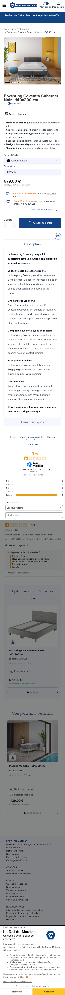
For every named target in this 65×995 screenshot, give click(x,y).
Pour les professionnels (18, 857)
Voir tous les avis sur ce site (35, 475)
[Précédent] (8, 15)
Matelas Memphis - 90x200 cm (27, 766)
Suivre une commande (17, 899)
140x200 (12, 172)
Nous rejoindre (13, 893)
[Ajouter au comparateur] (58, 236)
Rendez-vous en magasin (18, 873)
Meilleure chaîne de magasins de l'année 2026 (29, 844)
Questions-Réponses (16, 884)
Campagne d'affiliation (17, 860)
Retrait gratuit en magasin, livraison (23, 913)
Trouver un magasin (16, 890)
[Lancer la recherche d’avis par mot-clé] (60, 515)
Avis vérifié (13, 530)
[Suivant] (57, 15)
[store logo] (23, 5)
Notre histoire (13, 847)
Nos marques (12, 854)
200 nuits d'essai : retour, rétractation (24, 910)
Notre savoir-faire (14, 850)
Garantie (10, 919)
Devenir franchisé (15, 896)
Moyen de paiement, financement (22, 916)
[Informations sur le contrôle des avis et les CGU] (49, 469)
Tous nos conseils (15, 870)
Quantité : (8, 220)
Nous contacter (13, 887)
